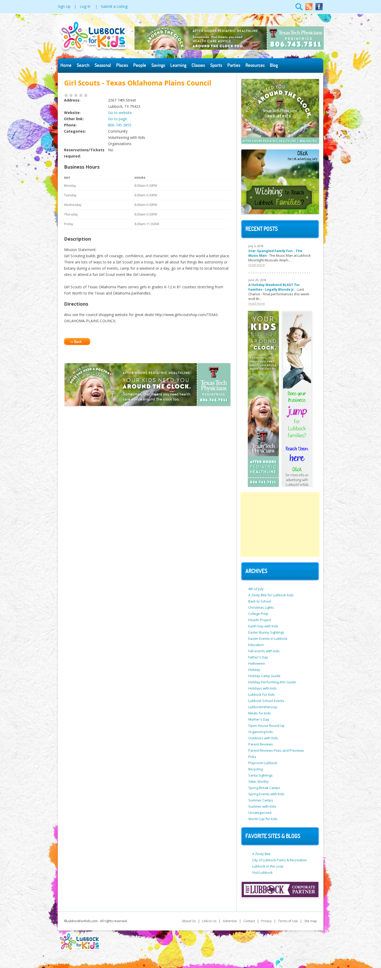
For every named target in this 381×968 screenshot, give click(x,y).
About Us (189, 921)
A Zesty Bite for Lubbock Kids (271, 595)
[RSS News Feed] (309, 9)
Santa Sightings (260, 775)
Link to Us (209, 921)
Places (122, 65)
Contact (249, 921)
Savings (158, 65)
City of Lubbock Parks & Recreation (279, 860)
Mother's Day (258, 719)
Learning (178, 65)
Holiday (254, 669)
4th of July (256, 588)
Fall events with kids (264, 651)
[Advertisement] (280, 524)
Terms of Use (288, 921)
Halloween (256, 663)
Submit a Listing (114, 6)
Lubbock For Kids (261, 694)
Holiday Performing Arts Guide (272, 682)
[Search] (299, 9)
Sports (216, 65)
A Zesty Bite (261, 853)
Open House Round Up (266, 725)
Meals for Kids (259, 713)
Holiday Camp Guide (264, 675)
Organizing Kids (260, 731)
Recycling (255, 769)
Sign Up (64, 6)
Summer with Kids (262, 806)
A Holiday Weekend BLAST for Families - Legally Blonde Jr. (274, 287)
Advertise (230, 921)
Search (83, 65)
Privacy (266, 921)
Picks (252, 756)
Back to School (259, 601)
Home (66, 65)
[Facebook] (319, 9)
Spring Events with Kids (266, 794)
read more (256, 264)
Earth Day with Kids (263, 626)
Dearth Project (259, 620)
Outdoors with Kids (263, 738)
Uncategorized (259, 812)
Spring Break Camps (264, 787)
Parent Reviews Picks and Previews (276, 750)
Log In (85, 6)
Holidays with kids (262, 688)
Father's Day (258, 657)
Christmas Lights (261, 607)
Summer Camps (260, 800)
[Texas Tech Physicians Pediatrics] (229, 48)
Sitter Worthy (258, 781)
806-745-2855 (119, 125)
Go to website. (120, 112)
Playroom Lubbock (262, 763)
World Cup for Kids (263, 818)
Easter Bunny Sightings (266, 632)
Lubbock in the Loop (268, 866)
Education (256, 644)
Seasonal (103, 65)
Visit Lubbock (262, 872)
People (139, 65)
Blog (274, 65)
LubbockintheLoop (262, 707)
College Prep (258, 613)
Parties (233, 65)
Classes (198, 65)
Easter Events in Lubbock (267, 638)
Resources (255, 65)
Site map (310, 921)
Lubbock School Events (266, 700)
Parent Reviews (260, 744)
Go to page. (118, 118)
